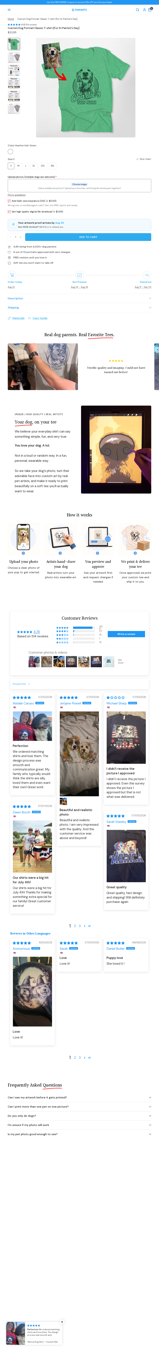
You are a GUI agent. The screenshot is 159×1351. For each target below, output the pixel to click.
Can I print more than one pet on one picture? (38, 1107)
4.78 (37, 632)
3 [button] (80, 926)
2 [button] (75, 926)
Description (15, 298)
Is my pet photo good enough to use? (33, 1134)
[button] (14, 24)
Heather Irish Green (10, 151)
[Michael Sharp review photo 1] (126, 737)
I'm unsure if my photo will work (28, 1125)
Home (11, 19)
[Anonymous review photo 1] (32, 992)
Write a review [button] (126, 634)
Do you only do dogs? (22, 1116)
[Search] (137, 10)
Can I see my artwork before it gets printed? (37, 1097)
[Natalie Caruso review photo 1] (32, 726)
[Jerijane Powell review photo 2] (63, 801)
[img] (22, 698)
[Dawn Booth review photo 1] (32, 846)
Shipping (13, 307)
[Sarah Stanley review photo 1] (126, 856)
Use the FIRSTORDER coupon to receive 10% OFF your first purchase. (79, 2)
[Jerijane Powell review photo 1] (79, 753)
